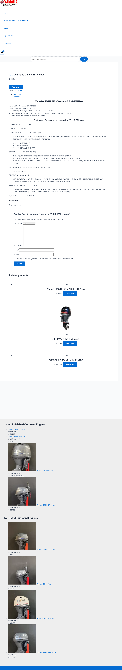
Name (16, 250)
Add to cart (16, 87)
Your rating (18, 223)
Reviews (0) (17, 97)
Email (16, 254)
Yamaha (12, 75)
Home (6, 13)
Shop (6, 28)
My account (8, 36)
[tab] (61, 94)
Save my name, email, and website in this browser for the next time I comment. (44, 259)
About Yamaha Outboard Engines (16, 20)
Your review (19, 246)
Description (17, 94)
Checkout (7, 43)
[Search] (84, 59)
